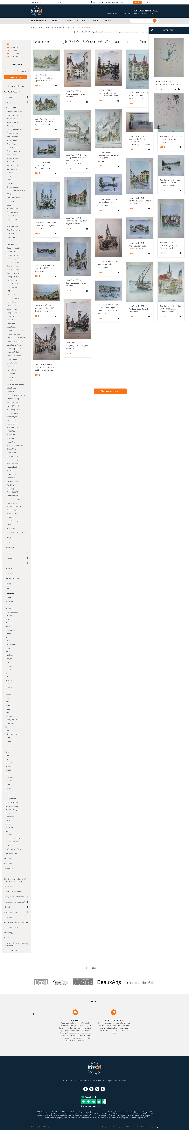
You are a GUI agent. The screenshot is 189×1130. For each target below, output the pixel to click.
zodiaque (8, 716)
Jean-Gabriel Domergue (15, 345)
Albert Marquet (12, 122)
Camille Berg (11, 176)
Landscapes (9, 601)
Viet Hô (9, 524)
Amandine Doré (12, 133)
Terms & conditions (120, 1081)
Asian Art (7, 907)
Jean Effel (10, 320)
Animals (8, 608)
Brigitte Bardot (10, 644)
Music (7, 698)
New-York (8, 763)
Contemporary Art (10, 853)
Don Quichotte (10, 799)
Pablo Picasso (12, 452)
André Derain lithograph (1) (72, 1118)
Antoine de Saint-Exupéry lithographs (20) (139, 1116)
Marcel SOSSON (13, 406)
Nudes (7, 605)
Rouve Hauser (12, 503)
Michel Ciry (11, 431)
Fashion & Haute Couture (12, 891)
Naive (7, 676)
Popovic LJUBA (12, 467)
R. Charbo (10, 470)
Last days (14, 44)
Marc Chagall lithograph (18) (62, 1116)
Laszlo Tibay (11, 370)
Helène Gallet (12, 295)
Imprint (110, 1081)
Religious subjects (11, 612)
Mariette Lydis (12, 417)
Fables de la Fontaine (13, 838)
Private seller (83, 1081)
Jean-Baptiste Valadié (15, 330)
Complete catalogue (43, 27)
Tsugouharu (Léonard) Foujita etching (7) (123, 1112)
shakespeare (10, 777)
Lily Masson (11, 374)
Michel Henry (11, 435)
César (7, 795)
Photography (8, 869)
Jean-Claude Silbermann (16, 338)
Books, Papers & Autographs (14, 897)
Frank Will (10, 234)
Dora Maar (10, 201)
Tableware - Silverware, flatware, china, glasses (16, 944)
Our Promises (92, 1081)
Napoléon (9, 655)
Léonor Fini (11, 391)
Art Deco (8, 680)
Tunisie (7, 752)
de (150, 2)
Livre (7, 589)
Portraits (8, 598)
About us (65, 1081)
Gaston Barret (12, 251)
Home (33, 27)
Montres (8, 748)
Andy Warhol (9, 766)
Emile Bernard (12, 219)
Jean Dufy (10, 316)
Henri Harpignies (13, 298)
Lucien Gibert (12, 381)
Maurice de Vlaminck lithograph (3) (82, 1116)
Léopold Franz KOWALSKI (16, 395)
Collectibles (8, 917)
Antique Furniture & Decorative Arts (16, 922)
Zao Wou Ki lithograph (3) (118, 1116)
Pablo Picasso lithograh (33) (101, 1112)
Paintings (8, 97)
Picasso (8, 788)
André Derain (11, 144)
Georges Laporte (13, 273)
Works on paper (73, 27)
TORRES (10, 517)
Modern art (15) (59, 1114)
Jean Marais (9, 827)
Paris (7, 637)
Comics (6, 874)
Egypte (7, 831)
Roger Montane (12, 496)
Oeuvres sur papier (12, 578)
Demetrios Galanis (13, 198)
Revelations (8, 863)
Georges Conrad (13, 266)
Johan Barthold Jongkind (16, 359)
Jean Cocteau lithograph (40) (45, 1114)
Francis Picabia (12, 226)
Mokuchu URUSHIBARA (15, 445)
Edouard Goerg (12, 212)
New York (8, 691)
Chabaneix (11, 183)
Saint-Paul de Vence (12, 734)
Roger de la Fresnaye (14, 499)
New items (14, 47)
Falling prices (15, 56)
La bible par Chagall (12, 842)
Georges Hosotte (13, 269)
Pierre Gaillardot (13, 463)
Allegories (9, 623)
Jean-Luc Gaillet (13, 352)
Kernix (154, 1127)
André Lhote (11, 154)
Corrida (8, 669)
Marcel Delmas (12, 402)
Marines (8, 619)
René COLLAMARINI (13, 481)
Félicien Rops (12, 244)
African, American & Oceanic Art (15, 902)
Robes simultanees (12, 802)
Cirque (7, 730)
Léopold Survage (13, 399)
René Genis (11, 485)
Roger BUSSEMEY (13, 492)
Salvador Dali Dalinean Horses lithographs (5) (116, 1118)
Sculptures (9, 102)
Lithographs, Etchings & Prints (15, 532)
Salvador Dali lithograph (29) (63, 1112)
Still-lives (8, 615)
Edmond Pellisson (13, 208)
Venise (7, 651)
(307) (38, 1112)
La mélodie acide (11, 806)
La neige (8, 705)
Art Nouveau (9, 684)
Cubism (8, 633)
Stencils (8, 563)
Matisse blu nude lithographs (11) (91, 1118)
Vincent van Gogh (11, 809)
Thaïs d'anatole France (13, 849)
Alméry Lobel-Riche (14, 129)
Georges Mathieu (13, 277)
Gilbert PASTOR (12, 284)
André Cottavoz (12, 140)
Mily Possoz (11, 438)
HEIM (8, 291)
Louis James (11, 377)
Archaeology (8, 932)
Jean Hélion (11, 323)
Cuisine (7, 755)
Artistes (8, 824)
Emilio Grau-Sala (13, 223)
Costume (8, 791)
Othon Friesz (11, 449)
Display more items (110, 391)
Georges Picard (12, 280)
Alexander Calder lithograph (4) (53, 1118)
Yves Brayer (11, 528)
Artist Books (9, 548)
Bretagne (8, 659)
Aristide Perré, (12, 162)
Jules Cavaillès (12, 363)
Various (6, 938)
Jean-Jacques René (14, 348)
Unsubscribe (102, 1081)
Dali (6, 759)
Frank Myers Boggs (13, 230)
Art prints (8, 568)
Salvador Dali (12, 510)
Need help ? (73, 1081)
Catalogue (9, 573)
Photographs (10, 537)
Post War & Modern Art (59, 27)
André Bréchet (12, 137)
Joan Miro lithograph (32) (144, 1112)
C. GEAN (10, 172)
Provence (8, 641)
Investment (15, 53)
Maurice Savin (12, 424)
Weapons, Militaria (10, 950)
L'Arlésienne (9, 816)
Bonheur (8, 784)
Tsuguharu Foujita (13, 521)
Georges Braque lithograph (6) (82, 1112)
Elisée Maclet (12, 215)
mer (6, 773)
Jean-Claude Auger (14, 334)
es (155, 2)
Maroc (7, 738)
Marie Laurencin (12, 413)
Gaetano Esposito (13, 248)
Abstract (8, 626)
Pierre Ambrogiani (13, 460)
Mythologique (10, 630)
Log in (137, 2)
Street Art (7, 858)
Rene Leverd (11, 478)
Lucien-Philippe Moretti (15, 384)
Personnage (9, 723)
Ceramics (8, 553)
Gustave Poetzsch (13, 287)
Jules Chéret (11, 366)
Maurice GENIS (12, 420)
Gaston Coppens (13, 259)
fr (143, 2)
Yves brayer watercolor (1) (45, 1116)
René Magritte (12, 488)
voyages (8, 820)
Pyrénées (8, 745)
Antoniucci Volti (12, 158)
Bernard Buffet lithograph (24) (106, 1114)
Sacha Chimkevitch (14, 506)
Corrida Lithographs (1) (138, 1118)
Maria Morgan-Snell (14, 409)
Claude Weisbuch (13, 187)
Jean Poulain (11, 327)
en (147, 2)
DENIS (9, 194)
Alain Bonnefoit (12, 115)
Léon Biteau (11, 388)
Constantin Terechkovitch (16, 190)
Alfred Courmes (12, 126)
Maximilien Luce (12, 427)
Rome (7, 813)
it (152, 2)
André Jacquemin (13, 151)
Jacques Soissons (13, 312)
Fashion (8, 695)
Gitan (7, 845)
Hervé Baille (11, 302)
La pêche (8, 781)
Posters (8, 542)
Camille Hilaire (12, 180)
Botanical (8, 687)
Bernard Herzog (12, 169)
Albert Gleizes (12, 119)
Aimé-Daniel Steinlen (14, 111)
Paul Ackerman (12, 456)
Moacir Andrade (12, 442)
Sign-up (128, 2)
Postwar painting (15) (47, 1112)
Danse (7, 709)
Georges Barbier (13, 262)
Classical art (8, 886)
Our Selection (16, 50)
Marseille (8, 834)
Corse (7, 662)
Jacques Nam (12, 309)
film (6, 673)
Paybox (145, 1127)
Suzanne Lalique (13, 513)
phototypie (9, 583)
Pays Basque (9, 770)
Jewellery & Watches (11, 912)
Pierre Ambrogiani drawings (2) (125, 1114)
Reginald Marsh (12, 474)
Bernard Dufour (12, 165)
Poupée (8, 741)
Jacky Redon (11, 305)
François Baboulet (13, 237)
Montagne (9, 666)
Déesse (9, 205)
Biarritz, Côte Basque (12, 720)
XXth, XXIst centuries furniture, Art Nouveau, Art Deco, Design (15, 880)
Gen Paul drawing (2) (71, 1114)
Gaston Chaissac (13, 255)
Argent (7, 702)
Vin (6, 727)
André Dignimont (13, 147)
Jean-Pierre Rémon (14, 356)
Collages (8, 558)
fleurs (7, 712)
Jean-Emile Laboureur (15, 341)
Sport (7, 648)
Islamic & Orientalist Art (12, 927)
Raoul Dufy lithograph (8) (101, 1116)
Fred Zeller (11, 241)
